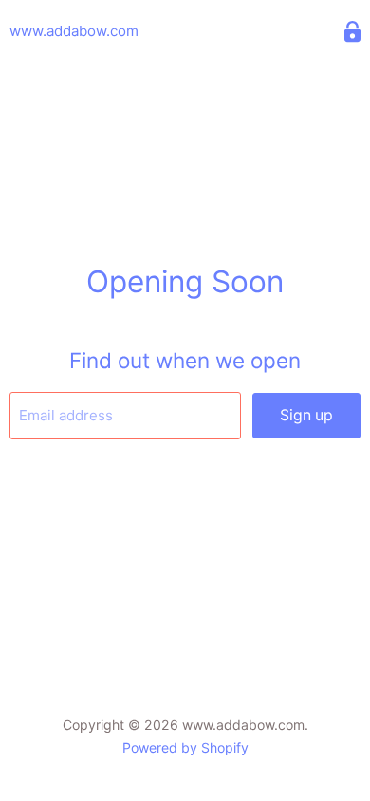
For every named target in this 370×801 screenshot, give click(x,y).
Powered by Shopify (185, 747)
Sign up (306, 415)
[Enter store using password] (352, 31)
